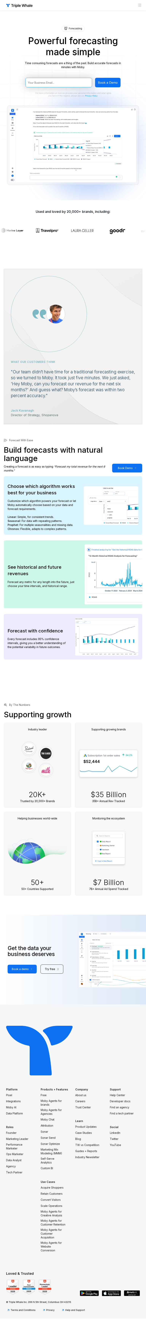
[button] (139, 5)
